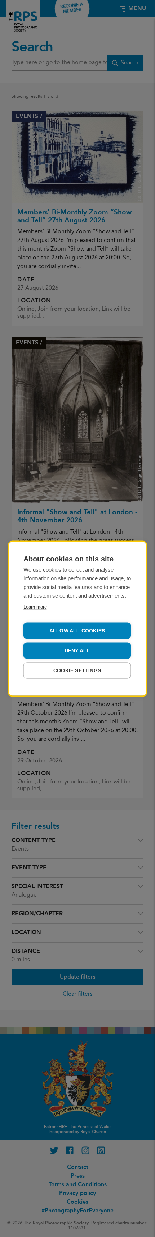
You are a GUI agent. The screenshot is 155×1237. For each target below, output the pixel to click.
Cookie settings (77, 670)
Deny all (77, 650)
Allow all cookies (77, 630)
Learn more (35, 606)
